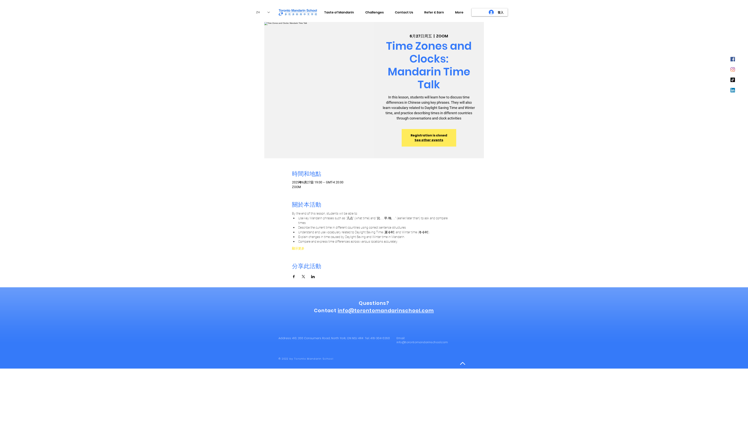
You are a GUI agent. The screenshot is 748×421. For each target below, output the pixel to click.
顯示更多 (298, 248)
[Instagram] (732, 69)
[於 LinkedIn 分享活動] (313, 276)
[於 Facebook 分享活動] (294, 276)
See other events (429, 140)
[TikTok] (732, 80)
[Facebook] (732, 59)
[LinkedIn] (732, 90)
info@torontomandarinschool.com (386, 310)
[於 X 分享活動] (303, 276)
